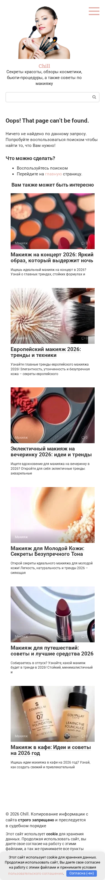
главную (53, 174)
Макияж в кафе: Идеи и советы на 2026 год (51, 750)
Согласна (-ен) (81, 873)
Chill (44, 66)
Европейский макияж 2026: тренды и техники (46, 352)
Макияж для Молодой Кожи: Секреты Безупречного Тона (47, 551)
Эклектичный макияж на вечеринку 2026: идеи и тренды (51, 451)
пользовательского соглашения (35, 873)
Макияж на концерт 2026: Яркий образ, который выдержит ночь (52, 257)
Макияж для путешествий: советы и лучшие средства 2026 (52, 651)
